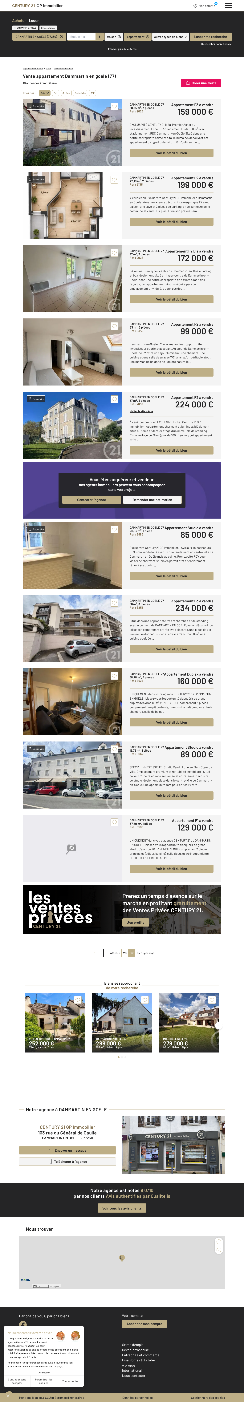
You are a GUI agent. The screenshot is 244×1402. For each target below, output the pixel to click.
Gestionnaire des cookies (208, 1397)
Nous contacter (133, 1375)
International (132, 1370)
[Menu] (228, 5)
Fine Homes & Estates (139, 1360)
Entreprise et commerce (140, 1355)
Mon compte (207, 5)
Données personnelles (137, 1397)
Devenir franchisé (135, 1350)
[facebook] (23, 1325)
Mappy (56, 1286)
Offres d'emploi (133, 1345)
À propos (129, 1365)
